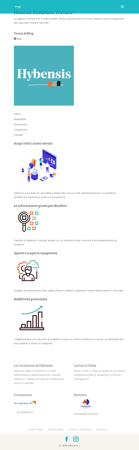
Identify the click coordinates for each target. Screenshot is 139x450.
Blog (19, 38)
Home (17, 113)
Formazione (20, 124)
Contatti (18, 134)
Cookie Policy (35, 429)
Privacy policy (56, 429)
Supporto (101, 429)
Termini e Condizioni (80, 429)
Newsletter (20, 119)
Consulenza (20, 129)
